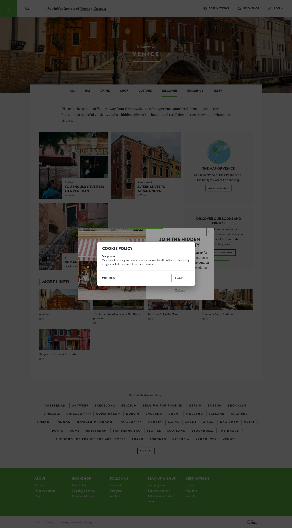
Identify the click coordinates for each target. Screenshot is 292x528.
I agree (180, 278)
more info (108, 278)
